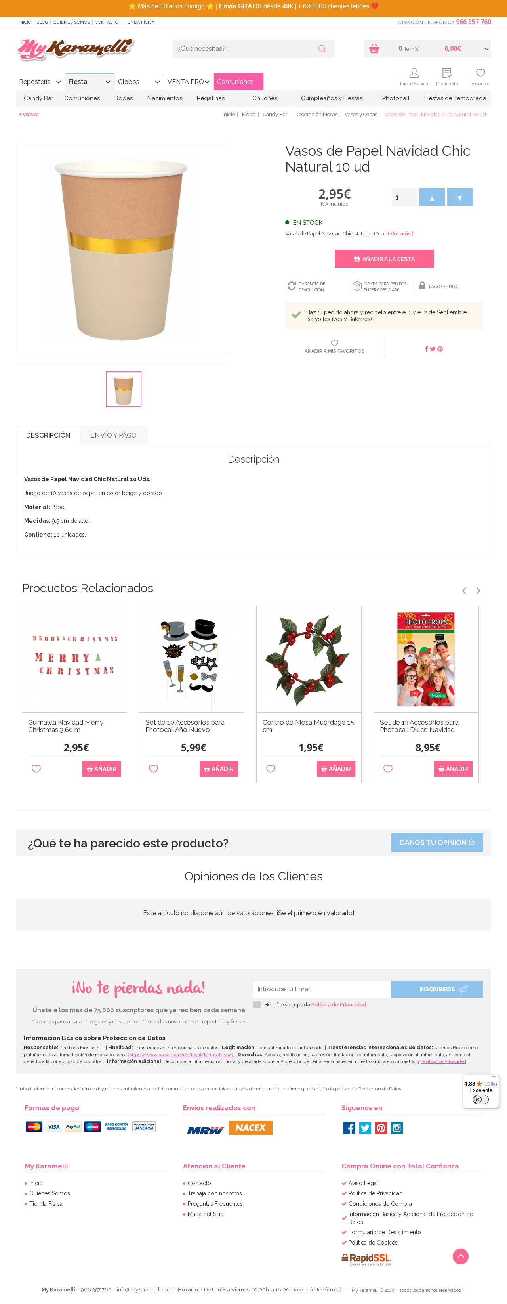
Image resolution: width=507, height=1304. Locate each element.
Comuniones (235, 82)
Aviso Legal (363, 1183)
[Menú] (494, 1079)
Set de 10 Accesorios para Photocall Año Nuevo (185, 726)
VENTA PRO (186, 82)
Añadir (104, 768)
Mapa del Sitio (206, 1214)
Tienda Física (139, 22)
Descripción (48, 435)
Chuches (264, 98)
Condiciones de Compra (380, 1204)
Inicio (24, 22)
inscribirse (437, 989)
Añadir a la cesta (388, 259)
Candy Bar (38, 98)
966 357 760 (473, 21)
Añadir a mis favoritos (335, 351)
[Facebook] (349, 1128)
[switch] (481, 1099)
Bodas (123, 98)
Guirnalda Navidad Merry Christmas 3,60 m (65, 726)
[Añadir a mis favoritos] (36, 769)
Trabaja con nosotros (215, 1193)
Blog (42, 22)
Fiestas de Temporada (455, 98)
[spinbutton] (404, 197)
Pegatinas (211, 98)
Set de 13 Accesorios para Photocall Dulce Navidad (419, 726)
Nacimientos (164, 98)
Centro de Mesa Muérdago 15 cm (309, 726)
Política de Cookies (373, 1242)
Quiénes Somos (71, 22)
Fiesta (78, 82)
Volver (31, 114)
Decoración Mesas (316, 114)
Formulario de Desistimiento (385, 1232)
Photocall (396, 98)
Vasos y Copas (361, 114)
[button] (432, 197)
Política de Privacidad (338, 1005)
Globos (128, 82)
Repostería (35, 82)
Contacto (106, 22)
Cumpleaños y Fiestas (331, 98)
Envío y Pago (113, 435)
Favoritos (480, 83)
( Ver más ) (401, 234)
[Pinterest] (381, 1128)
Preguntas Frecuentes (215, 1204)
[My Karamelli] (75, 50)
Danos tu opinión (434, 842)
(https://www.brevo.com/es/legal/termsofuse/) (180, 1054)
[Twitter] (365, 1128)
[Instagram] (397, 1128)
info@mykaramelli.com (145, 1290)
